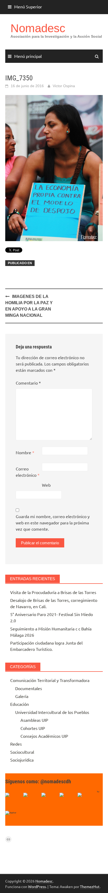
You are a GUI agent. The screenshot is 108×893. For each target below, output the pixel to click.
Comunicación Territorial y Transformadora (49, 680)
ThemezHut (90, 886)
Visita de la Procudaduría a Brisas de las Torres (53, 592)
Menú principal (28, 56)
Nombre (25, 452)
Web (46, 484)
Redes (16, 743)
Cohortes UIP (32, 728)
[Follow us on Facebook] (13, 801)
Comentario (28, 382)
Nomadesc (37, 28)
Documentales (28, 688)
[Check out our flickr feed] (86, 801)
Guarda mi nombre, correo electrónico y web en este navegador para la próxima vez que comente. (53, 522)
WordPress (37, 886)
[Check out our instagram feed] (68, 801)
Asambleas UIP (34, 720)
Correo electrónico (28, 472)
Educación (19, 704)
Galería (21, 696)
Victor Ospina (64, 86)
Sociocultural (22, 752)
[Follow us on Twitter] (31, 801)
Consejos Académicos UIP (44, 736)
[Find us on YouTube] (49, 801)
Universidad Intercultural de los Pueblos (52, 712)
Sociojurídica (22, 759)
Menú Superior (28, 6)
